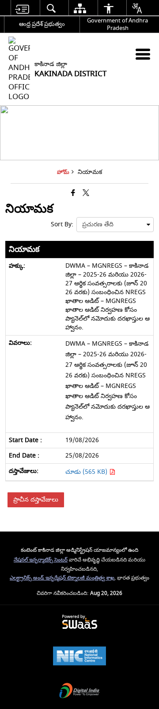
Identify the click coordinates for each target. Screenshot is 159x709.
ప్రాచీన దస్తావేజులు (35, 499)
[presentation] (115, 224)
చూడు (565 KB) (87, 471)
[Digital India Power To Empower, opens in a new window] (79, 691)
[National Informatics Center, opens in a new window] (79, 657)
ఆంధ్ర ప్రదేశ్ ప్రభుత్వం (42, 24)
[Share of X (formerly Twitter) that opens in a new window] (85, 193)
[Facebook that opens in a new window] (73, 193)
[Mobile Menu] (143, 54)
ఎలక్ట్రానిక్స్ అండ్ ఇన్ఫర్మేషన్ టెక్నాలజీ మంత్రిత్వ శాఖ (62, 578)
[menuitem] (22, 8)
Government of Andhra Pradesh (117, 24)
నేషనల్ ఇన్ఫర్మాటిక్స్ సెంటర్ (41, 560)
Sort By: (62, 224)
